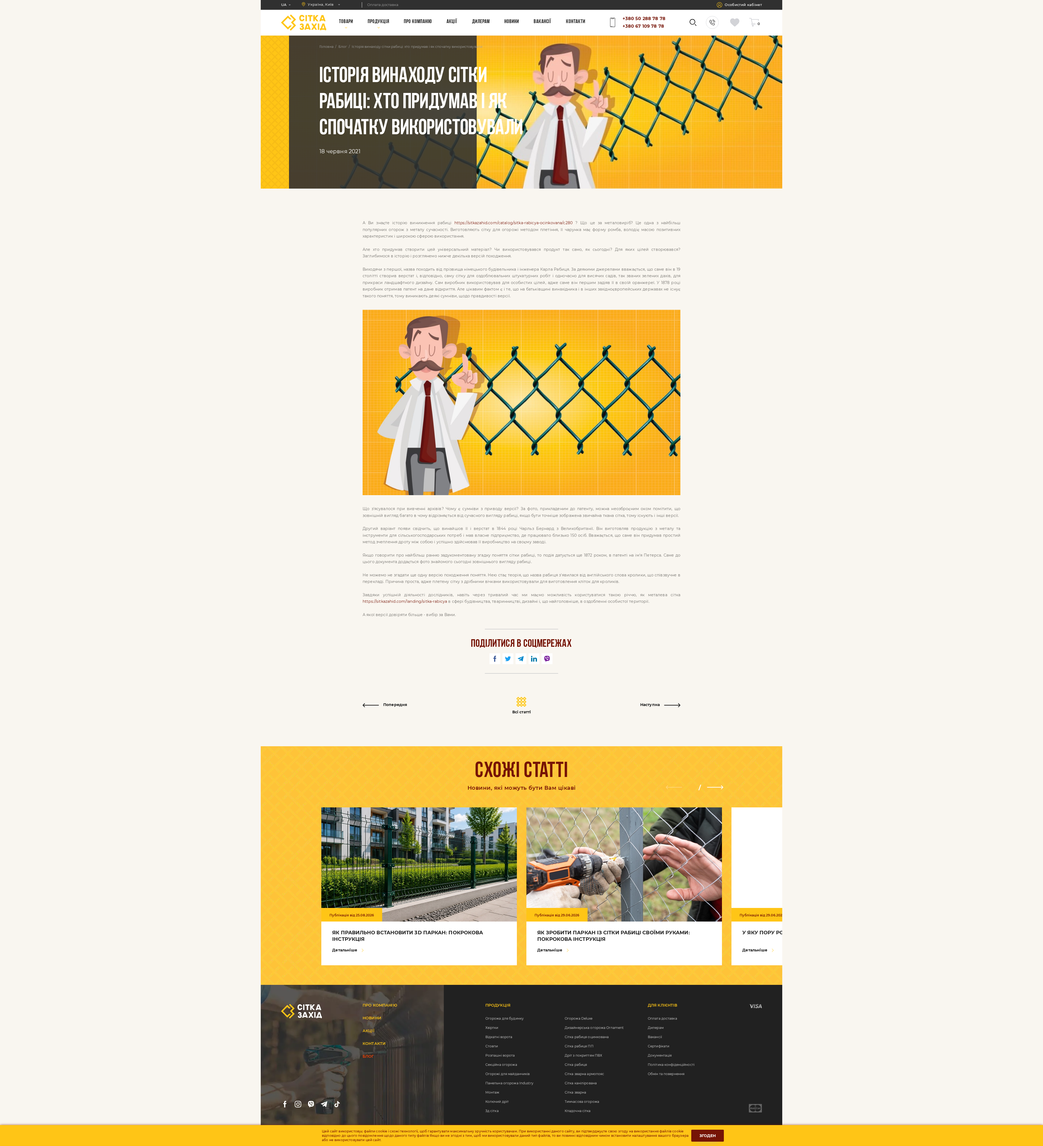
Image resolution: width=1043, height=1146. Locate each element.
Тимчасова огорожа (582, 1102)
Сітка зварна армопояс (584, 1074)
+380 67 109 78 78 (643, 26)
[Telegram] (324, 1104)
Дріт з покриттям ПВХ (583, 1055)
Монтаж (492, 1092)
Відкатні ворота (499, 1037)
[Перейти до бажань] (736, 22)
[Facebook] (285, 1104)
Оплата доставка (662, 1018)
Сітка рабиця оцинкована (587, 1037)
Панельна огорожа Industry (509, 1083)
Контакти (374, 1043)
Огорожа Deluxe (579, 1018)
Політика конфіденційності (671, 1065)
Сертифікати (658, 1046)
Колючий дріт (497, 1102)
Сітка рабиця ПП (579, 1046)
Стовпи (491, 1046)
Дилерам (656, 1028)
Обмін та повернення (666, 1074)
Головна (326, 47)
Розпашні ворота (500, 1055)
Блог (342, 47)
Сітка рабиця (576, 1065)
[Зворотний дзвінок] (712, 22)
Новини (372, 1018)
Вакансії (655, 1037)
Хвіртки (491, 1028)
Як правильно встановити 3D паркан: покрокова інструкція (407, 936)
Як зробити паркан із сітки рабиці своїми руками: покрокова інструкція (613, 936)
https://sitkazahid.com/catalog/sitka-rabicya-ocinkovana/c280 (513, 222)
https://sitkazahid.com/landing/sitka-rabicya (405, 601)
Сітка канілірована (581, 1083)
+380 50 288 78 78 (644, 18)
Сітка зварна (575, 1092)
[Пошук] (693, 22)
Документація (660, 1055)
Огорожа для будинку (504, 1018)
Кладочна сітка (578, 1111)
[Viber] (311, 1104)
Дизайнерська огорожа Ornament (594, 1028)
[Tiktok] (337, 1104)
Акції (368, 1030)
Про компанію (380, 1005)
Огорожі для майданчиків (507, 1074)
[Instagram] (298, 1104)
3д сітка (492, 1111)
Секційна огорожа (501, 1065)
